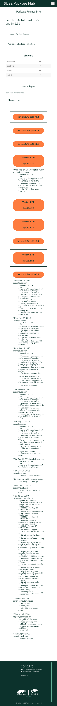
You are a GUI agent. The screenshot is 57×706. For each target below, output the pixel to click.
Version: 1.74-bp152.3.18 (28, 225)
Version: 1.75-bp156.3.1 (28, 131)
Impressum (25, 675)
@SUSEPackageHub (30, 671)
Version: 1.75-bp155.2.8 (28, 144)
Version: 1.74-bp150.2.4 (28, 274)
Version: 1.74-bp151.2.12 (28, 258)
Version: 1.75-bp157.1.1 (28, 117)
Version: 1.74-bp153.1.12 (28, 205)
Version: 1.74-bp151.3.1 (28, 241)
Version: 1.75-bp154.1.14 (28, 161)
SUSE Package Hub (19, 3)
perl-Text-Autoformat (19, 20)
